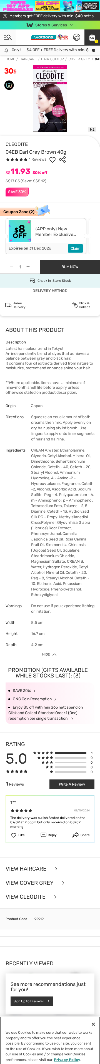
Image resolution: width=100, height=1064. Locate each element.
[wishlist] (52, 159)
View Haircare (27, 869)
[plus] (28, 267)
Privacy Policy (67, 1058)
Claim (75, 248)
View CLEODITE (26, 897)
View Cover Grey (30, 883)
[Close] (93, 1023)
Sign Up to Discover (29, 1001)
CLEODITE (17, 144)
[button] (92, 37)
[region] (50, 1039)
